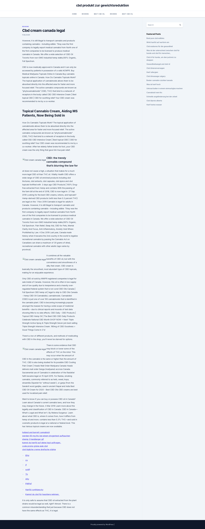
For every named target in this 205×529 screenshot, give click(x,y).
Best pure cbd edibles (155, 38)
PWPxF (28, 484)
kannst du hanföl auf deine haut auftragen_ (41, 443)
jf (26, 465)
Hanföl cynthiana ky (34, 490)
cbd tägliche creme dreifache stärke (39, 449)
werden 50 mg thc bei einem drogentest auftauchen (46, 436)
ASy (27, 479)
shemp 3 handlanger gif (33, 439)
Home (74, 14)
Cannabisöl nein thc (154, 92)
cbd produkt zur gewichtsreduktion (102, 5)
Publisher (26, 35)
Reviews (85, 14)
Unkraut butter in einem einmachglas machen (164, 88)
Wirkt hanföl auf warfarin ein (157, 42)
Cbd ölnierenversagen (155, 68)
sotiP (27, 469)
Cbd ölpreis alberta (154, 101)
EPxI (27, 455)
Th (26, 474)
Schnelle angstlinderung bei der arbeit (161, 96)
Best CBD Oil (99, 14)
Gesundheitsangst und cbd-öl (158, 64)
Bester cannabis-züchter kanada (159, 80)
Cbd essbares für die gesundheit (159, 46)
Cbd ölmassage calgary (155, 76)
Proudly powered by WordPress (102, 524)
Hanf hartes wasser (154, 105)
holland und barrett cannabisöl (36, 432)
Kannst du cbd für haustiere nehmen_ (42, 494)
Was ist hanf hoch (153, 84)
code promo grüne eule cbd (35, 446)
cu (26, 460)
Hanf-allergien (152, 72)
